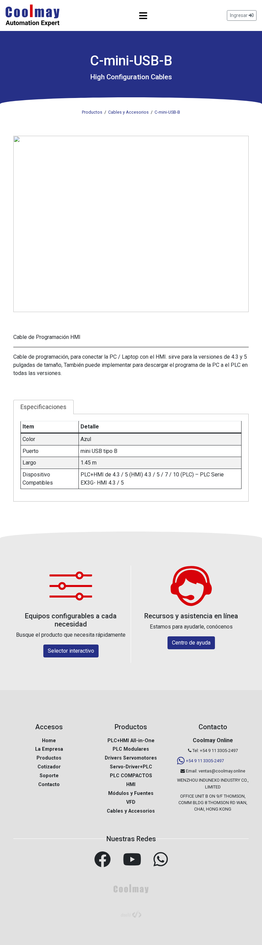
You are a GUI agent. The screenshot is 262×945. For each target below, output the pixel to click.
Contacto (49, 784)
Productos (49, 758)
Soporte (49, 776)
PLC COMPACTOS (131, 776)
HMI (130, 784)
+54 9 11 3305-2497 (205, 760)
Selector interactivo (71, 651)
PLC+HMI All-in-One (131, 741)
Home (49, 741)
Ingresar (239, 15)
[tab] (43, 407)
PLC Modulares (131, 749)
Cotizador (49, 767)
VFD (130, 802)
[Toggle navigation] (143, 16)
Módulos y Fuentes (131, 793)
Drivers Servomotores (131, 758)
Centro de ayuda (191, 642)
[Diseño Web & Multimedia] (131, 913)
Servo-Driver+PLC (131, 767)
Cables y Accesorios (131, 811)
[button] (131, 224)
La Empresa (49, 749)
